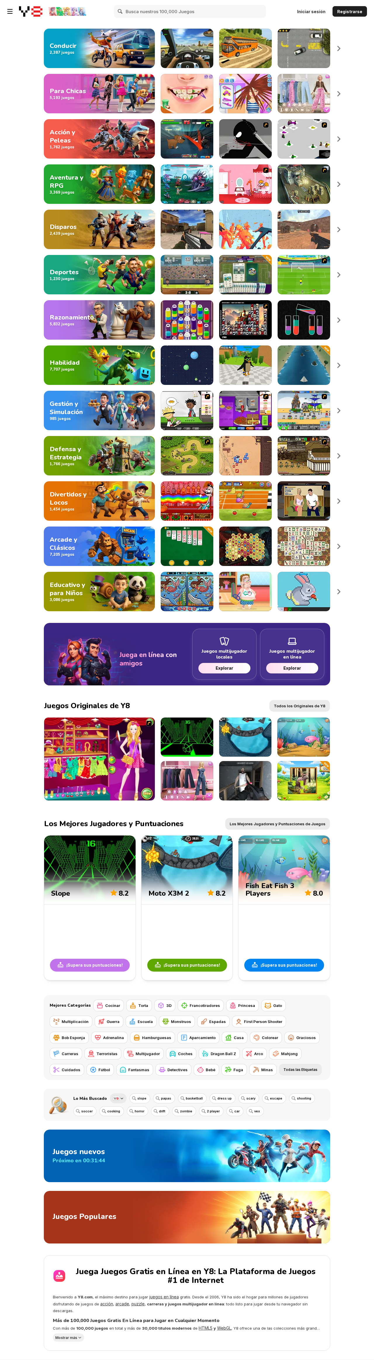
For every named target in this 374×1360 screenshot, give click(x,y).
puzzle (138, 1303)
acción (106, 1303)
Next (339, 48)
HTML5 (205, 1328)
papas (166, 1098)
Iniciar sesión (311, 11)
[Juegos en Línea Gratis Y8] (31, 11)
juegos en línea (164, 1296)
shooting (304, 1098)
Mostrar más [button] (66, 1337)
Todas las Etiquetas (300, 1069)
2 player (213, 1111)
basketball (194, 1098)
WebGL (224, 1328)
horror (139, 1111)
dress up (224, 1098)
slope (141, 1098)
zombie (186, 1111)
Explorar (224, 668)
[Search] (120, 11)
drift (162, 1111)
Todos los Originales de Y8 (299, 706)
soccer (87, 1111)
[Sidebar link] (10, 11)
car (237, 1111)
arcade (122, 1303)
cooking (113, 1111)
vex (257, 1111)
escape (276, 1098)
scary (250, 1098)
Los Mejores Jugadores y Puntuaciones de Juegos (277, 823)
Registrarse (349, 11)
